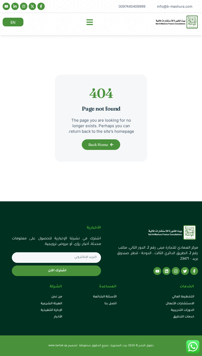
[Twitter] (185, 271)
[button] (89, 22)
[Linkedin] (166, 271)
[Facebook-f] (41, 6)
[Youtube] (6, 6)
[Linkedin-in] (15, 6)
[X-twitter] (32, 6)
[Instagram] (23, 6)
